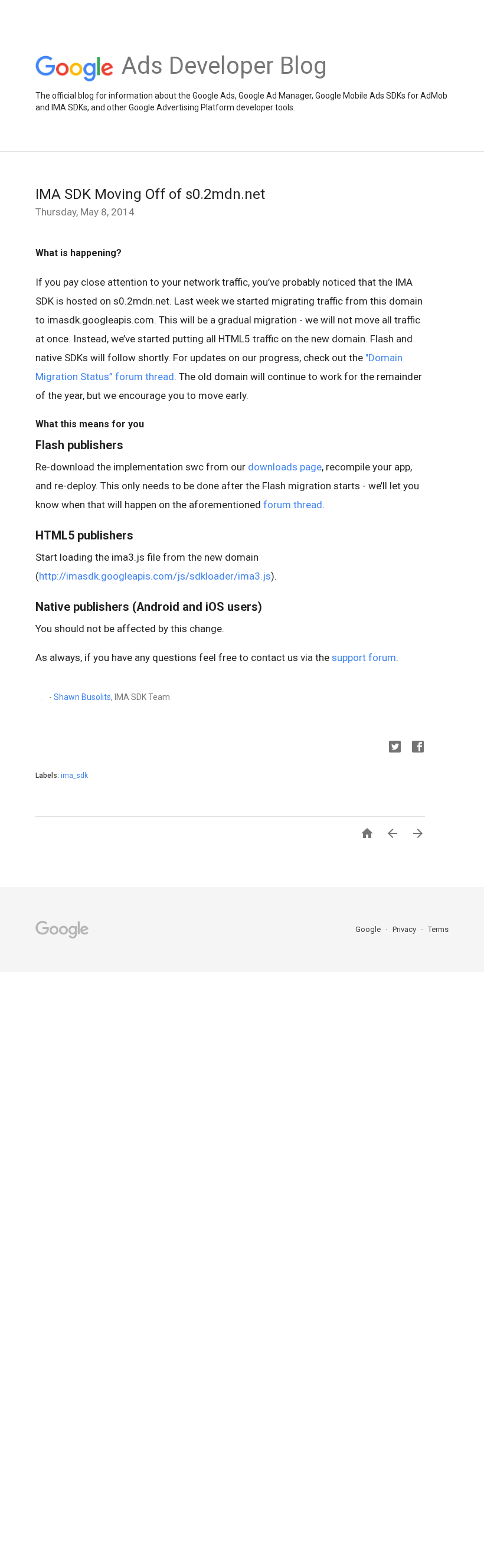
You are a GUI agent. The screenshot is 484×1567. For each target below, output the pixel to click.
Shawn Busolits (82, 696)
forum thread (292, 505)
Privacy (405, 929)
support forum (364, 657)
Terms (438, 929)
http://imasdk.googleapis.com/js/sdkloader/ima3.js (155, 576)
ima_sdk (74, 775)
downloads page (285, 467)
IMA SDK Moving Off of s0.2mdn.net (150, 194)
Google (368, 929)
